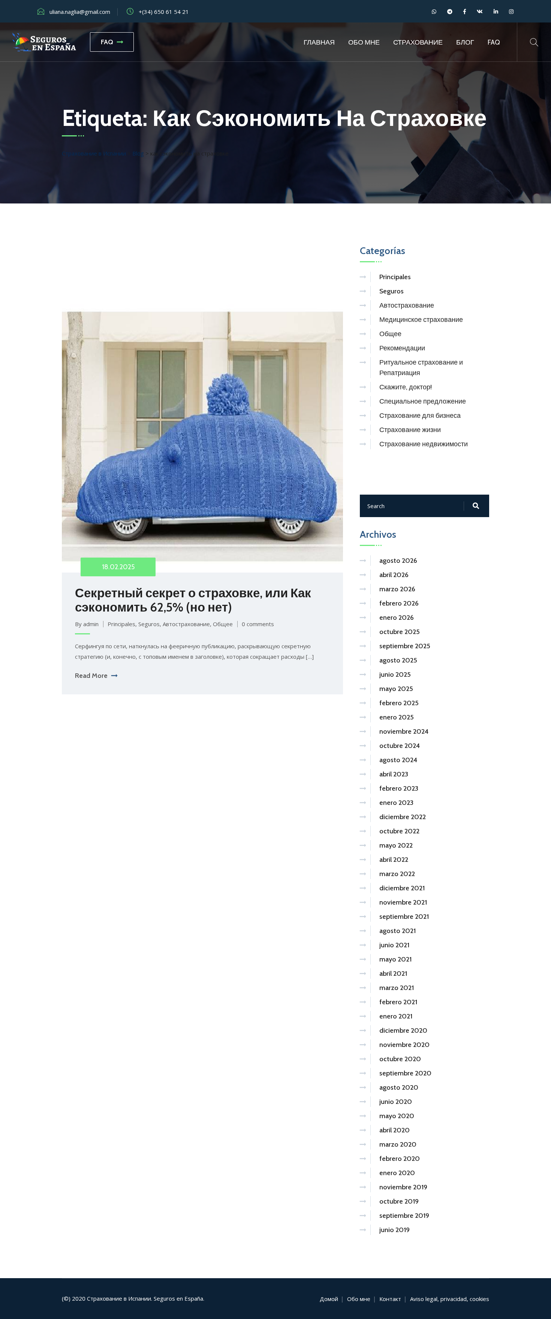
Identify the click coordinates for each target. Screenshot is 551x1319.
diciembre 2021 (402, 888)
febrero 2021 (398, 1002)
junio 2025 (395, 674)
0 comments (258, 624)
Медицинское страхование (421, 320)
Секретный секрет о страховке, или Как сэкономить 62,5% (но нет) (193, 600)
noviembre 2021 (403, 902)
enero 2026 (396, 617)
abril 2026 (394, 575)
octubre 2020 (400, 1059)
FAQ (107, 42)
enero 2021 (395, 1016)
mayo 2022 (396, 845)
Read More (91, 675)
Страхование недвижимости (423, 444)
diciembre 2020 (403, 1030)
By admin (87, 624)
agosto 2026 (398, 560)
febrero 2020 (399, 1158)
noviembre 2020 (404, 1045)
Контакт (390, 1299)
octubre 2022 (399, 831)
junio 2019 (394, 1230)
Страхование (418, 42)
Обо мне (364, 42)
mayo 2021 (395, 959)
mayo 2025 (396, 689)
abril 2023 (393, 774)
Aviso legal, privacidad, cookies (449, 1299)
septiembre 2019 (404, 1215)
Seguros (149, 624)
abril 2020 (394, 1130)
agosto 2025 (398, 660)
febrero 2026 (399, 603)
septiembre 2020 (405, 1073)
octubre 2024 (399, 746)
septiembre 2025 (404, 646)
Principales (121, 624)
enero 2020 (397, 1173)
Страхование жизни (410, 430)
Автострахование (186, 624)
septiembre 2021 (404, 916)
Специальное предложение (422, 401)
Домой (329, 1299)
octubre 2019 (399, 1201)
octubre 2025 (399, 632)
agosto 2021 (397, 931)
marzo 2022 (397, 874)
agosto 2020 (398, 1087)
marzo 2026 (397, 589)
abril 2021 (393, 973)
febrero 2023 (398, 788)
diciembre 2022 (402, 817)
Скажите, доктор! (405, 387)
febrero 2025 (399, 703)
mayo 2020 (396, 1116)
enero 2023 (396, 803)
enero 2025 (396, 717)
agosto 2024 (398, 760)
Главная (319, 42)
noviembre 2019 (403, 1187)
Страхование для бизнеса (420, 415)
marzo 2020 (397, 1144)
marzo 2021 (396, 988)
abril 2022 (393, 859)
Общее (223, 624)
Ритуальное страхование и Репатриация (421, 367)
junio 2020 (395, 1102)
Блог (465, 42)
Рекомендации (402, 348)
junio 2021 (394, 945)
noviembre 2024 (403, 731)
